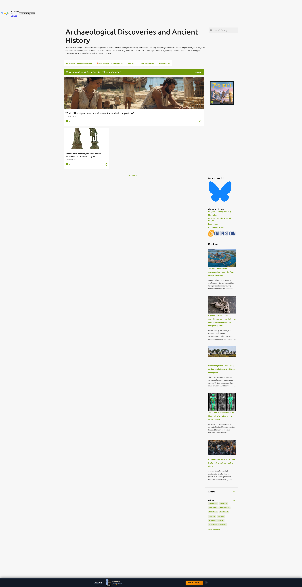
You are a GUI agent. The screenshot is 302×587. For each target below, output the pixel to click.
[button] (200, 121)
